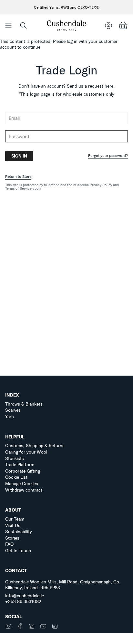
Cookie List (16, 477)
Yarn (9, 416)
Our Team (14, 519)
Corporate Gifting (22, 471)
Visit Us (12, 525)
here (109, 86)
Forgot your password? (108, 156)
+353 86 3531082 (23, 601)
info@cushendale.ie (24, 596)
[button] (23, 25)
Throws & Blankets (24, 404)
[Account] (108, 25)
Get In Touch (18, 550)
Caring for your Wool (26, 452)
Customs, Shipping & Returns (35, 445)
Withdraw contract (23, 490)
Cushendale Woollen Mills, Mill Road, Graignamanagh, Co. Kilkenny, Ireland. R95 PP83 (62, 584)
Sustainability (18, 531)
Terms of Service (18, 188)
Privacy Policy (101, 185)
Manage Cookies (21, 483)
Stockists (14, 458)
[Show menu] (8, 25)
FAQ (9, 544)
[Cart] (123, 25)
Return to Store (18, 176)
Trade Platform (19, 464)
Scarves (13, 410)
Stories (12, 538)
